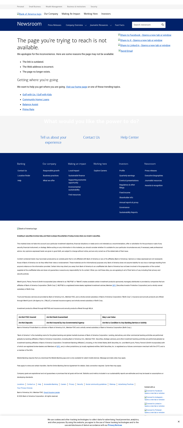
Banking (21, 163)
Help (19, 180)
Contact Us (22, 171)
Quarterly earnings (127, 176)
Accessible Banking (51, 384)
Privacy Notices (115, 425)
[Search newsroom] (162, 24)
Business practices (51, 176)
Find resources (74, 195)
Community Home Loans (36, 99)
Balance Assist (30, 104)
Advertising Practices (126, 384)
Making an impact (77, 163)
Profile (122, 171)
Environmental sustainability (74, 188)
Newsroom (150, 163)
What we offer (49, 180)
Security (80, 384)
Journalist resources (153, 180)
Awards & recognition (154, 185)
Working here (100, 163)
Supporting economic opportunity (77, 181)
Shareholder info (126, 197)
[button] (86, 25)
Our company (49, 163)
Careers (63, 384)
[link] (53, 140)
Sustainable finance (76, 176)
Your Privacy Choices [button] (24, 388)
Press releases (151, 171)
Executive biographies (154, 176)
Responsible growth (51, 171)
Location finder (24, 176)
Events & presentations (129, 180)
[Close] (179, 422)
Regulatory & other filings (127, 186)
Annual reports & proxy (128, 202)
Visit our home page (76, 86)
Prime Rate (28, 109)
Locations (20, 384)
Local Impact (73, 171)
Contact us (31, 384)
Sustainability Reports (128, 212)
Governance (124, 207)
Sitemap (112, 384)
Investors (123, 163)
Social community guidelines (96, 384)
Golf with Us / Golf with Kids (37, 94)
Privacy (71, 384)
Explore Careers (100, 171)
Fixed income (124, 192)
